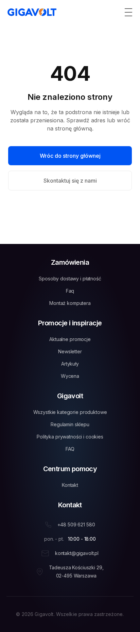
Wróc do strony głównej (70, 155)
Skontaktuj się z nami (70, 180)
